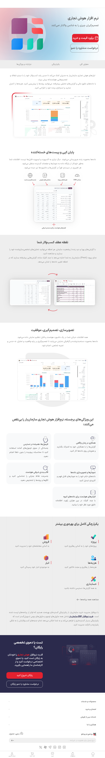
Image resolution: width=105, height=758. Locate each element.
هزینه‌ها (92, 563)
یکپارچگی (56, 64)
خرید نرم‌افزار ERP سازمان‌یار (81, 616)
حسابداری (91, 584)
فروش (45, 542)
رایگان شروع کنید (25, 675)
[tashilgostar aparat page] (45, 747)
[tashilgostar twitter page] (40, 747)
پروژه (94, 542)
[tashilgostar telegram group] (50, 747)
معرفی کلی (84, 64)
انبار (47, 563)
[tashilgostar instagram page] (59, 747)
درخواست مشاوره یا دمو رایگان (24, 684)
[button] (12, 740)
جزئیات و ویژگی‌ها (24, 64)
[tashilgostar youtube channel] (64, 747)
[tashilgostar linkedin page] (54, 747)
